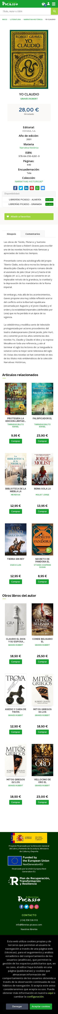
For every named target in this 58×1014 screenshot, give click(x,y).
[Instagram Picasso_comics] (36, 907)
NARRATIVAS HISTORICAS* (29, 181)
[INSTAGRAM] (31, 907)
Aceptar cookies (41, 1006)
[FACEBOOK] (21, 907)
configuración (35, 996)
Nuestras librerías (29, 929)
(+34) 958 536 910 (29, 920)
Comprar (15, 441)
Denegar (17, 1006)
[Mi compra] (43, 3)
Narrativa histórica (33, 19)
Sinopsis (11, 233)
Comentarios (32, 233)
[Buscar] (54, 11)
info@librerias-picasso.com (29, 924)
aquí (50, 993)
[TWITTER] (26, 907)
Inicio (4, 19)
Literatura (15, 19)
